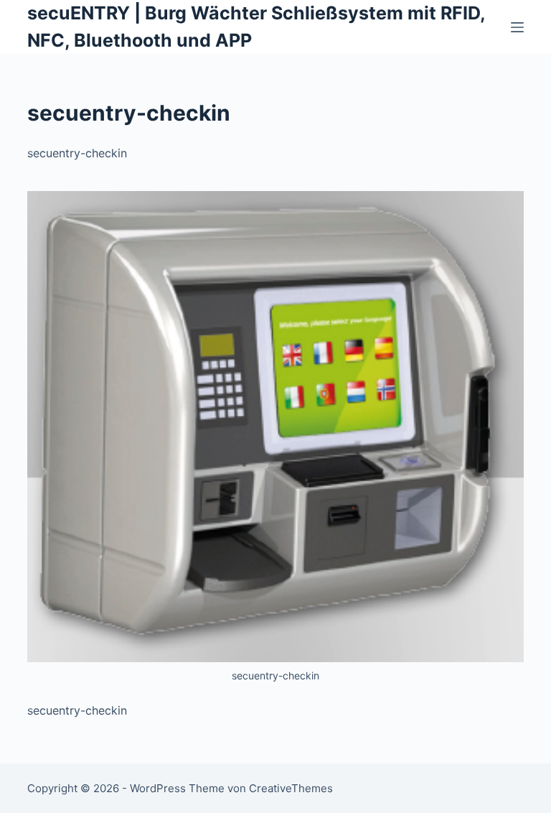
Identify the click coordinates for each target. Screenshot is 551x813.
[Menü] (517, 27)
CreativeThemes (291, 788)
